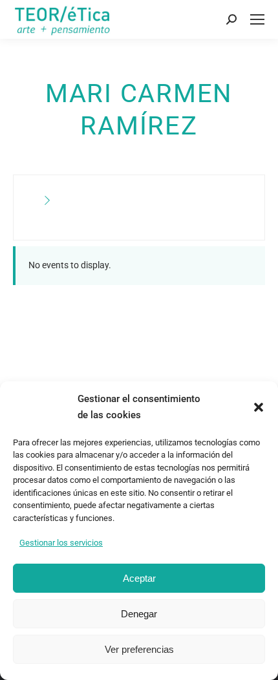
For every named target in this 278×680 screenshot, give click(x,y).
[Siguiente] (47, 201)
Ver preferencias (139, 649)
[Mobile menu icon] (257, 19)
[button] (258, 407)
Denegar (139, 613)
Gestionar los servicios (61, 542)
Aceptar (139, 578)
